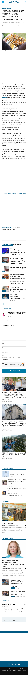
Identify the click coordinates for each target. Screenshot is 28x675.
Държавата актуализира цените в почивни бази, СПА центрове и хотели (18, 269)
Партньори (16, 668)
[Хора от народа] (14, 512)
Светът (3, 253)
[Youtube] (19, 664)
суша (14, 229)
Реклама (9, 670)
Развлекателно (5, 520)
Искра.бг (3, 525)
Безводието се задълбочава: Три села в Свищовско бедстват (18, 289)
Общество (9, 8)
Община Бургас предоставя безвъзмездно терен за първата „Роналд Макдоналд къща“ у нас (14, 424)
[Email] (23, 30)
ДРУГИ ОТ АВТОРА (17, 244)
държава (14, 227)
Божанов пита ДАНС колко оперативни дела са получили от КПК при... (18, 593)
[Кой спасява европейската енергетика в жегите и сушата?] (5, 296)
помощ (19, 227)
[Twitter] (11, 30)
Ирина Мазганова (5, 25)
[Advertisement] (14, 67)
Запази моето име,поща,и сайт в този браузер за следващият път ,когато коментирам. (12, 357)
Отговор (9, 320)
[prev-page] (3, 304)
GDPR (21, 668)
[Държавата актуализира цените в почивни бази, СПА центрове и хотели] (5, 269)
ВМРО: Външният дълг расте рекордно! (15, 193)
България (4, 8)
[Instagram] (12, 664)
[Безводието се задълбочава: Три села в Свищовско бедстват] (5, 289)
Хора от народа (7, 523)
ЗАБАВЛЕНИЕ (7, 501)
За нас (10, 668)
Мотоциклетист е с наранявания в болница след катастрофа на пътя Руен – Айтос (17, 481)
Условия (4, 670)
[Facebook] (7, 30)
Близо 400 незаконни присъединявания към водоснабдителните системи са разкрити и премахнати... (17, 583)
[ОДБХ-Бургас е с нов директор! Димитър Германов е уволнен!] (14, 442)
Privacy (24, 670)
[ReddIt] (19, 30)
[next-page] (5, 304)
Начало (6, 668)
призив (4, 229)
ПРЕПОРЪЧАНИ (8, 538)
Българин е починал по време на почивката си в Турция (16, 313)
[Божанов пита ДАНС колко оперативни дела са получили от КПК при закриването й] (5, 593)
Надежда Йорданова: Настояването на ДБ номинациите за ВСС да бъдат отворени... (13, 563)
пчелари (9, 229)
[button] (2, 2)
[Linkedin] (15, 30)
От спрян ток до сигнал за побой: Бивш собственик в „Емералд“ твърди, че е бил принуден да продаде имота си (14, 395)
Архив (14, 670)
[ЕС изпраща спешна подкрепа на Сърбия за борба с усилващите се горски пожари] (5, 251)
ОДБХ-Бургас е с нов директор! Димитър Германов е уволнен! (14, 453)
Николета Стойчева (6, 568)
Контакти (19, 670)
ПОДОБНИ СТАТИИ (6, 244)
